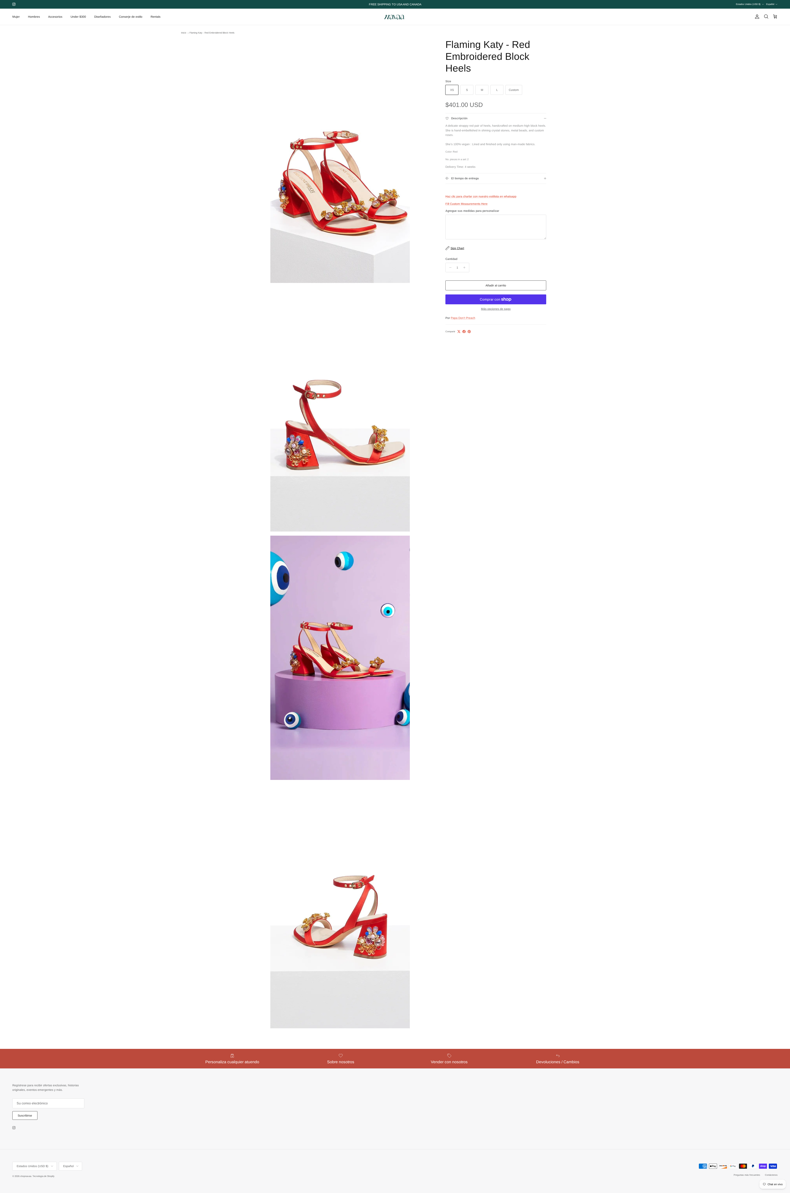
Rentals (155, 16)
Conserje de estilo (130, 16)
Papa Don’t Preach (463, 318)
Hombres (34, 16)
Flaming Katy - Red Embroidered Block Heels (212, 33)
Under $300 (78, 16)
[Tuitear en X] (458, 331)
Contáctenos (771, 1175)
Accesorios (55, 16)
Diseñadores (102, 16)
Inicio (183, 33)
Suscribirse (25, 1115)
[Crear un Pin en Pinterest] (469, 331)
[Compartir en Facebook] (464, 331)
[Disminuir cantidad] (449, 267)
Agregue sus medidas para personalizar (472, 210)
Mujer (16, 16)
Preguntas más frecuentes (747, 1175)
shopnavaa (25, 1176)
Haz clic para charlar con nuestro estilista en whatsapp (480, 196)
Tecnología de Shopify (44, 1176)
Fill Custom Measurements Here (466, 203)
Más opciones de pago (496, 308)
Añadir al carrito (496, 285)
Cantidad (451, 259)
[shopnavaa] (395, 17)
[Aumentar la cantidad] (465, 267)
